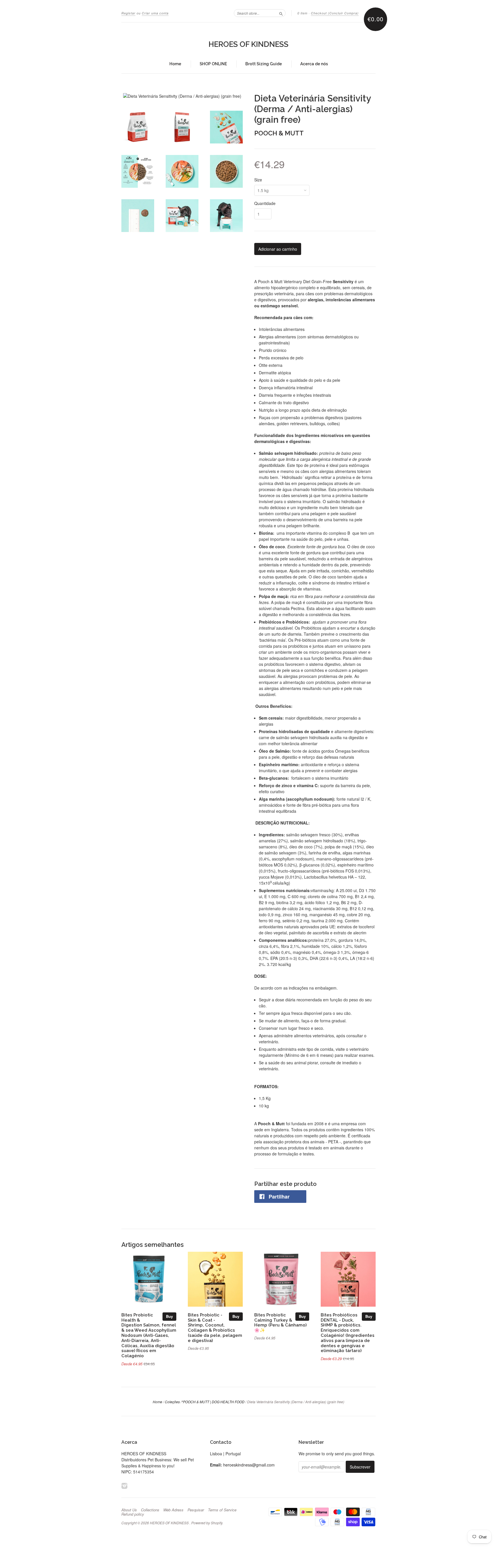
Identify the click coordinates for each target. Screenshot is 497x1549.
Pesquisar (196, 1510)
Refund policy (132, 1514)
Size (258, 179)
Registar (128, 13)
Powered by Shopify (206, 1522)
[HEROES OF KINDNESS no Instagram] (124, 1485)
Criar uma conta (155, 13)
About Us (129, 1510)
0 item (302, 13)
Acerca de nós (314, 64)
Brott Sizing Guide (263, 64)
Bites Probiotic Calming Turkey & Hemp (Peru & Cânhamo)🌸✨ (280, 1322)
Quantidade (265, 203)
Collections (150, 1510)
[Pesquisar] (281, 13)
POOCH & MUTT (279, 133)
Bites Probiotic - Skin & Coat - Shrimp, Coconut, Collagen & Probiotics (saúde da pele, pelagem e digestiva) (215, 1327)
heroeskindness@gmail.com (249, 1465)
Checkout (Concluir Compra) (335, 13)
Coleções (172, 1401)
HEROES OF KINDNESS (248, 44)
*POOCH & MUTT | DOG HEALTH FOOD (212, 1401)
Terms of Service (222, 1510)
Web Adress (173, 1510)
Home (175, 64)
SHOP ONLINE (213, 64)
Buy (169, 1316)
